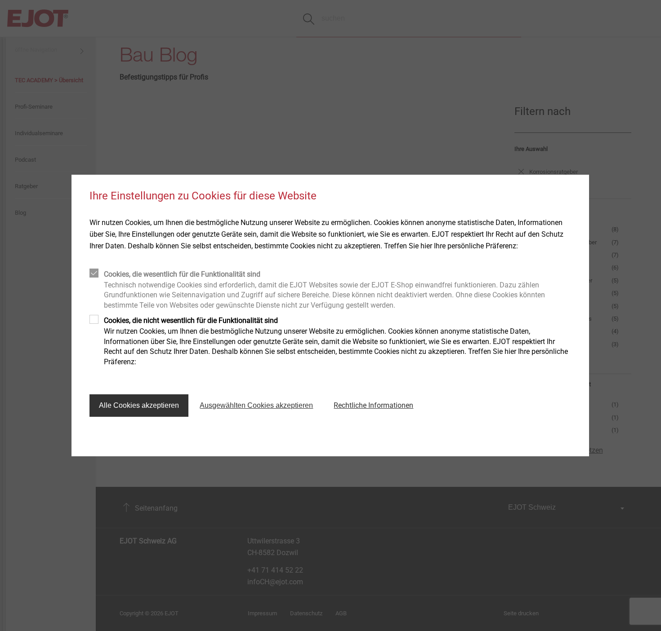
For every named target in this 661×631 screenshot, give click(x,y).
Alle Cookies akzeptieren (139, 405)
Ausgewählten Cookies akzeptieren (256, 405)
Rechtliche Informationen (373, 405)
